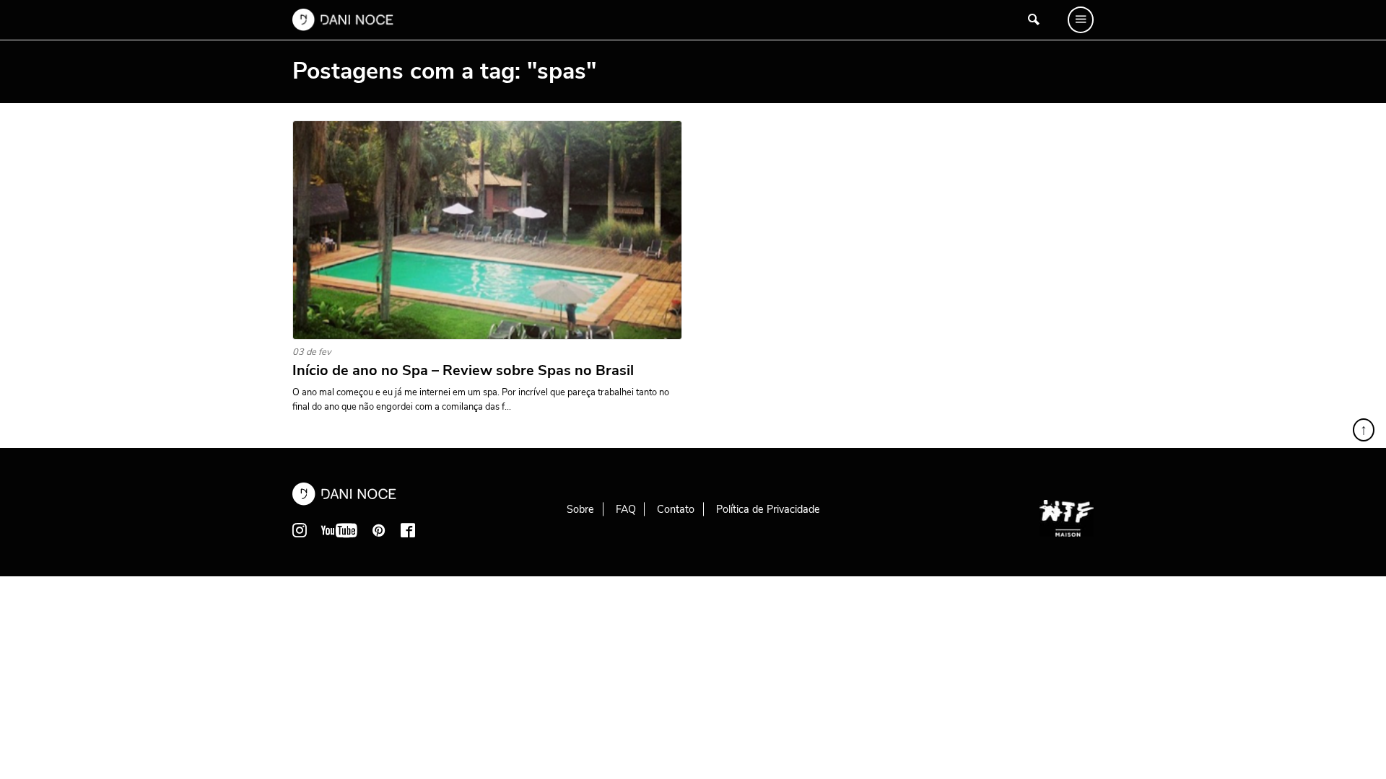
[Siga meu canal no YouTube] (339, 530)
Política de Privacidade (768, 509)
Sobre (580, 509)
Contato (675, 509)
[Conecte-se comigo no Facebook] (408, 530)
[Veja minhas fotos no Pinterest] (379, 530)
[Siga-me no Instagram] (299, 530)
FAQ (626, 509)
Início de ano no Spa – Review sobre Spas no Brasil (463, 370)
